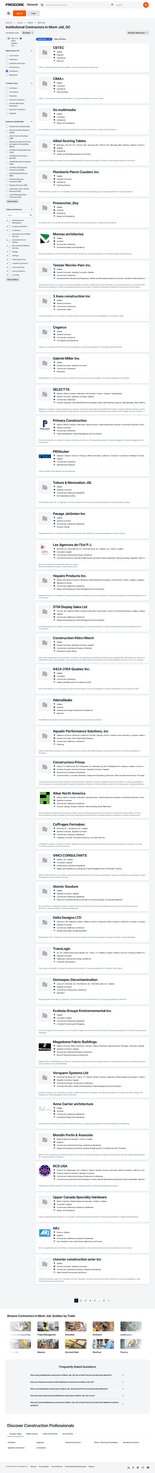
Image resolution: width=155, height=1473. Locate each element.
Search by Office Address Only (14, 42)
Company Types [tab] (15, 1434)
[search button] (146, 5)
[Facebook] (133, 1467)
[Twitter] (138, 1468)
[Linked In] (129, 1468)
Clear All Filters (60, 39)
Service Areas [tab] (68, 1434)
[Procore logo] (15, 5)
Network (32, 5)
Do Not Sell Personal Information (75, 1466)
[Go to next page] (108, 1300)
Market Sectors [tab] (32, 1434)
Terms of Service (56, 1466)
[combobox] (128, 5)
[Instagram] (143, 1468)
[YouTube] (148, 1468)
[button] (6, 55)
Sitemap (91, 1466)
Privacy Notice (44, 1466)
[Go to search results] (30, 215)
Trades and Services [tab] (50, 1434)
